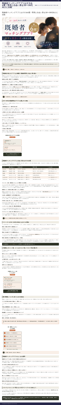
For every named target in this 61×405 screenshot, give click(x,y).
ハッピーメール (5, 177)
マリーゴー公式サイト (13, 244)
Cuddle (41, 64)
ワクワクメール (7, 65)
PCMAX (52, 64)
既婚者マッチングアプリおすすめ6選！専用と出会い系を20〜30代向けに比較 (12, 0)
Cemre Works (15, 403)
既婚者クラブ (32, 64)
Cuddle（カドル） (5, 197)
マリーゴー (22, 64)
